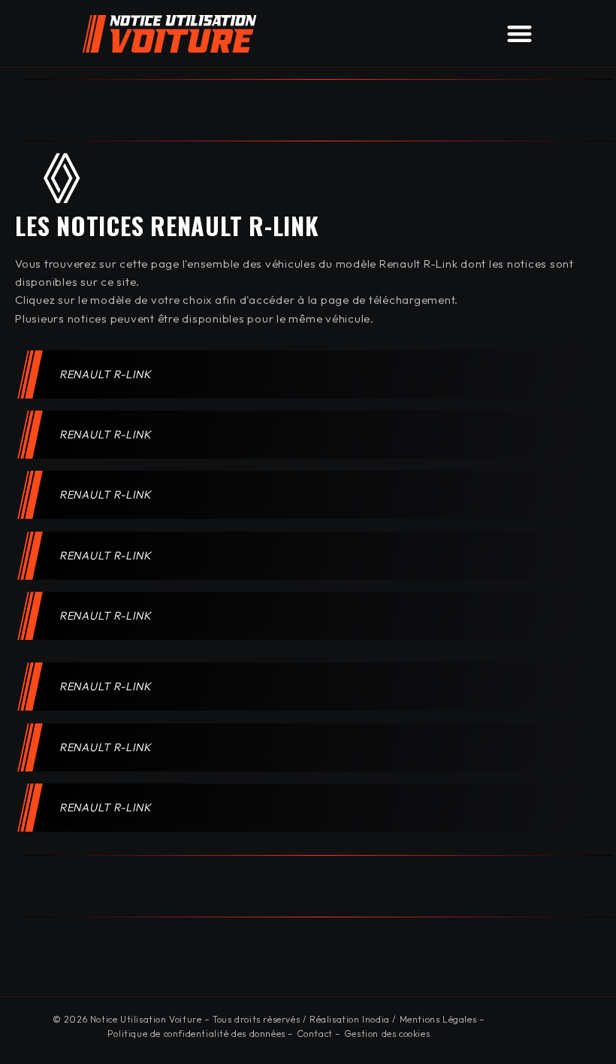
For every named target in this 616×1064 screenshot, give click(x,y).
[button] (519, 33)
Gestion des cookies (387, 1033)
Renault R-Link (106, 374)
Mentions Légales (438, 1019)
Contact (315, 1033)
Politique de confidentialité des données (196, 1033)
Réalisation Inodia (350, 1019)
